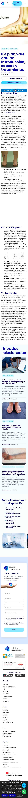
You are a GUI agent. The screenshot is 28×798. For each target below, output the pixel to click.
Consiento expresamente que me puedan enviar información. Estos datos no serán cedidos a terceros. (14, 623)
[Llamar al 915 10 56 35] (24, 785)
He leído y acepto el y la (14, 619)
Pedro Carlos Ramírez (7, 73)
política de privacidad (9, 620)
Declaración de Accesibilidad (10, 762)
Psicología (5, 717)
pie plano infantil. (10, 112)
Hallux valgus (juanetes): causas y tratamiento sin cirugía (11, 427)
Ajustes (19, 795)
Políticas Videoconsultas (9, 755)
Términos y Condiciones (9, 747)
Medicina (5, 710)
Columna (5, 684)
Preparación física (8, 722)
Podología (5, 48)
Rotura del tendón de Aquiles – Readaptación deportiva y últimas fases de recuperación (13, 473)
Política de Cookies (8, 757)
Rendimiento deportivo (9, 686)
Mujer (4, 689)
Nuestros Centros (7, 733)
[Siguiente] (24, 540)
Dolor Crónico (6, 694)
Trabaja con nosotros (8, 759)
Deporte (5, 699)
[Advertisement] (14, 210)
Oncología (5, 701)
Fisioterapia (6, 712)
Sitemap (5, 764)
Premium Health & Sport (9, 731)
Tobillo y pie (13, 48)
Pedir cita (16, 3)
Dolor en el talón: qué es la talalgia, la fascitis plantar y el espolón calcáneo (13, 381)
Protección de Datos (8, 752)
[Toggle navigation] (25, 3)
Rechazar (12, 795)
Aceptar (4, 795)
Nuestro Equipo (7, 736)
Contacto (5, 745)
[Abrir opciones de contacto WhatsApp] (24, 791)
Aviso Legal (6, 750)
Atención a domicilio (8, 696)
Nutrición (5, 720)
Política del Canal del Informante (12, 767)
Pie (4, 375)
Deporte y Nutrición (8, 466)
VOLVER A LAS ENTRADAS (14, 78)
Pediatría (5, 691)
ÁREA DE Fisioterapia (14, 82)
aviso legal (19, 618)
